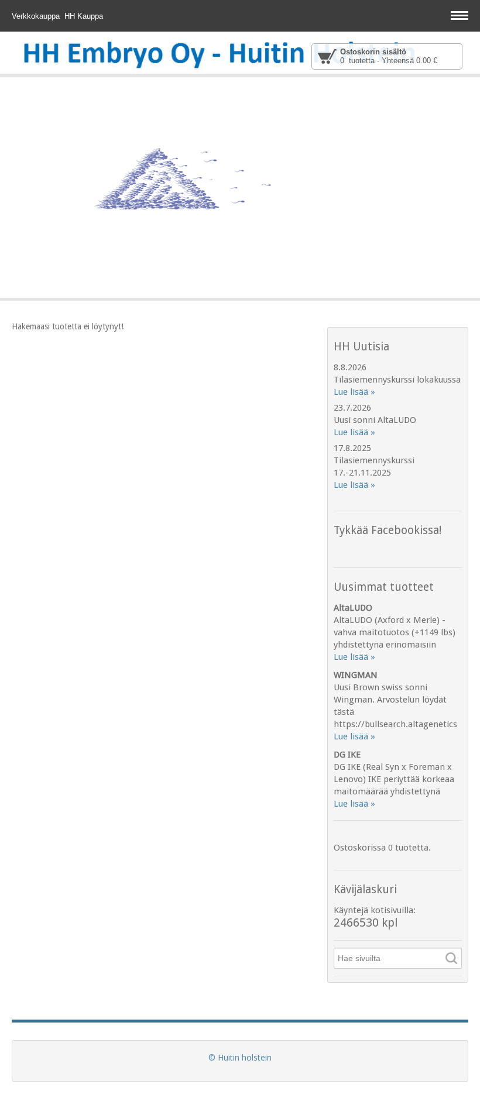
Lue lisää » (354, 392)
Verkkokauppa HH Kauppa (58, 16)
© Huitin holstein (240, 1057)
